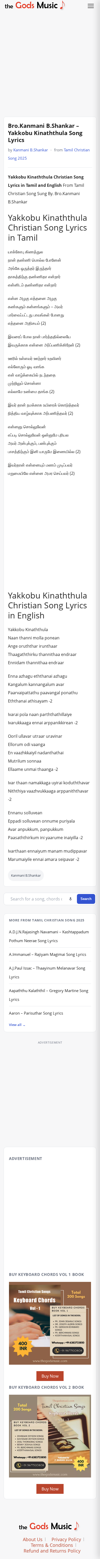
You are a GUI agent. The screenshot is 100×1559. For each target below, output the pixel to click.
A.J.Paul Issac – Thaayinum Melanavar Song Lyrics (47, 972)
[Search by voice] (70, 899)
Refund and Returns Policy (52, 1551)
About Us (33, 1539)
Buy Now (50, 1376)
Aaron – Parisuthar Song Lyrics (36, 1013)
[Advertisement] (50, 62)
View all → (17, 1024)
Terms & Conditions (52, 1545)
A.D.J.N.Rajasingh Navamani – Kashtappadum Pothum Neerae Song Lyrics (49, 936)
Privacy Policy (66, 1539)
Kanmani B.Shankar (30, 149)
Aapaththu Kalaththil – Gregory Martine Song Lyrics (48, 995)
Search (86, 899)
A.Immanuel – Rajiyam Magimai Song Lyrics (47, 954)
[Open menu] (90, 6)
